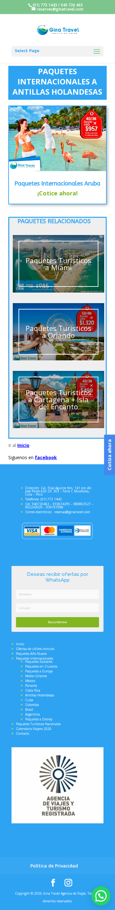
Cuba (29, 700)
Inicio (23, 445)
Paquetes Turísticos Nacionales (38, 724)
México (30, 681)
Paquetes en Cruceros (41, 666)
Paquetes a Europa (39, 671)
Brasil (29, 709)
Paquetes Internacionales (34, 658)
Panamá (31, 685)
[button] (101, 896)
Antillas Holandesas (39, 695)
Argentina (32, 714)
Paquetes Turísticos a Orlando (58, 331)
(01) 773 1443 (45, 5)
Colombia (32, 704)
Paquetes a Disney (38, 719)
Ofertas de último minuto (35, 649)
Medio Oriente (36, 676)
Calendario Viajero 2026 (33, 728)
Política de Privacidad (54, 866)
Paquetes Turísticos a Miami (58, 263)
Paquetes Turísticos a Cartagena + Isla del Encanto (58, 399)
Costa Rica (32, 690)
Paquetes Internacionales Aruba (57, 183)
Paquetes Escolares (38, 661)
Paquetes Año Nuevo (31, 653)
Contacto (22, 733)
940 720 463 (72, 5)
